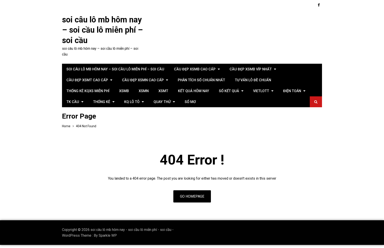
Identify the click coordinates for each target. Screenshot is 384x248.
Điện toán (292, 91)
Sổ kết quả (229, 91)
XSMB (124, 91)
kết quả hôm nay (193, 91)
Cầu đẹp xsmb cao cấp (195, 69)
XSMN (144, 91)
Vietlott (261, 91)
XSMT (163, 91)
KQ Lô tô (132, 102)
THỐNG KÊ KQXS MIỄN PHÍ (87, 91)
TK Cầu (72, 102)
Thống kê (101, 102)
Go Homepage (192, 196)
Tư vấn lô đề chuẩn (253, 80)
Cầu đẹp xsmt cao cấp (87, 80)
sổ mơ (190, 102)
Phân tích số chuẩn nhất (201, 80)
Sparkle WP (108, 235)
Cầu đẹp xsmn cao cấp (143, 80)
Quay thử (162, 102)
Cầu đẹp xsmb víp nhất (251, 69)
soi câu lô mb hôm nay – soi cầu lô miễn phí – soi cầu (102, 30)
